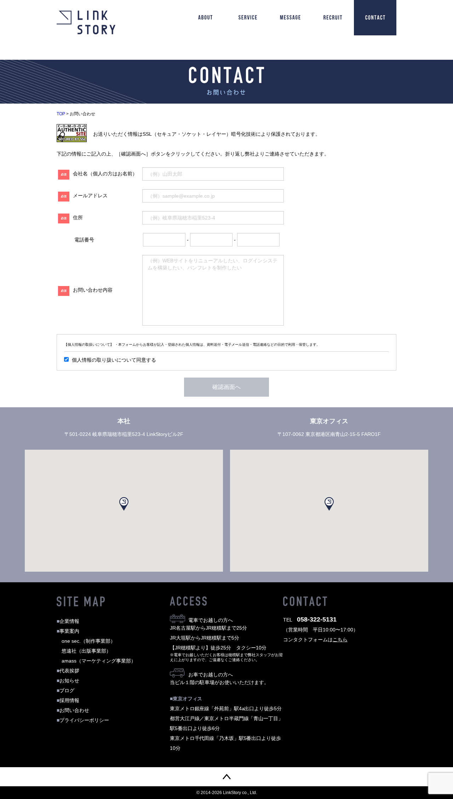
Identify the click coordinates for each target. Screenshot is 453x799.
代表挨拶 (68, 670)
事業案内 (68, 631)
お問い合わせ (73, 710)
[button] (124, 504)
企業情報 (68, 621)
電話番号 (84, 240)
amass (99, 661)
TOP (61, 113)
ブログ (65, 690)
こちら (340, 639)
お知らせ (68, 680)
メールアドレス (84, 195)
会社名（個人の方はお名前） (99, 173)
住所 (72, 217)
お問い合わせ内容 (87, 290)
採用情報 (68, 700)
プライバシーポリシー (83, 720)
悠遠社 (86, 651)
